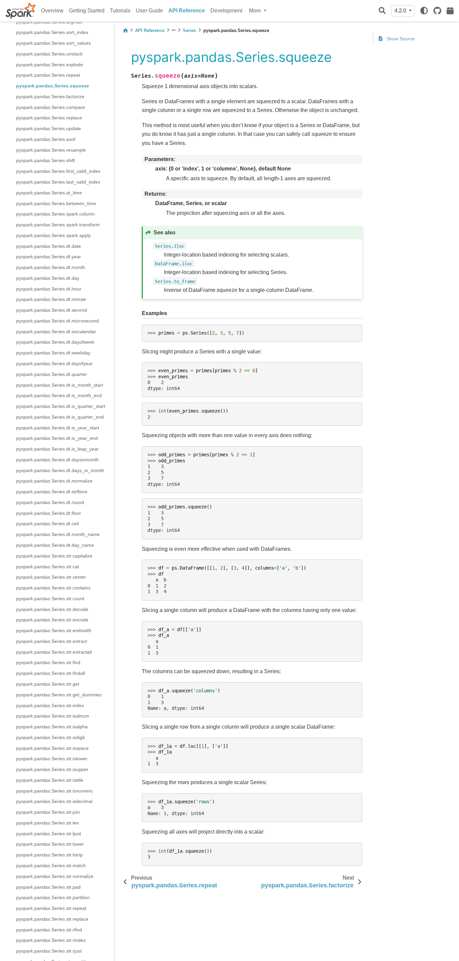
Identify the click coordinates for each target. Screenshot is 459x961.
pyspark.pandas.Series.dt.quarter (51, 374)
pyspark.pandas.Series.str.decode (52, 609)
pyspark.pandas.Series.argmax (49, 21)
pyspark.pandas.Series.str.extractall (54, 651)
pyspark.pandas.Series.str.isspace (52, 748)
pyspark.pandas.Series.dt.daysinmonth (57, 459)
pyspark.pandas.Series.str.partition (53, 897)
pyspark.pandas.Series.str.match (51, 865)
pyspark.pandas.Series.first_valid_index (58, 171)
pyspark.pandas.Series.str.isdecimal (54, 801)
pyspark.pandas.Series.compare (50, 107)
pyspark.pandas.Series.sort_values (53, 43)
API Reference (186, 10)
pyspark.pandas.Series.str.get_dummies (58, 694)
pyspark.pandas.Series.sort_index (52, 32)
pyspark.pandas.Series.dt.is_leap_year (57, 449)
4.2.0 (401, 10)
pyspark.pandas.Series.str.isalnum (52, 716)
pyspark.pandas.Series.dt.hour (48, 288)
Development (226, 10)
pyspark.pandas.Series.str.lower (50, 844)
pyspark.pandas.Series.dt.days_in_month (60, 470)
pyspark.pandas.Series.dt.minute (51, 299)
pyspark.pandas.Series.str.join (48, 812)
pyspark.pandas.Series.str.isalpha (52, 726)
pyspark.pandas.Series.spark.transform (58, 224)
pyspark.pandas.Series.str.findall (50, 673)
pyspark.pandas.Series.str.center (51, 577)
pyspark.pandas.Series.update (48, 128)
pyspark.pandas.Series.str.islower (51, 758)
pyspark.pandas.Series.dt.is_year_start (57, 427)
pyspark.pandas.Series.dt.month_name (58, 534)
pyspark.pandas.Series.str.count (50, 598)
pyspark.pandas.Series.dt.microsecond (57, 320)
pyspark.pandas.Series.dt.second (51, 310)
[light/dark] (424, 10)
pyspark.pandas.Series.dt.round (50, 502)
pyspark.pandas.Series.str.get (47, 684)
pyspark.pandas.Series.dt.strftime (51, 491)
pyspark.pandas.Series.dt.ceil (47, 523)
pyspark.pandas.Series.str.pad (48, 886)
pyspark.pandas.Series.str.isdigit (50, 737)
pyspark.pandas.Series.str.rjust (49, 951)
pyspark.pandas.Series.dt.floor (48, 512)
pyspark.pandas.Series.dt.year (48, 256)
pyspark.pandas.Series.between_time (56, 203)
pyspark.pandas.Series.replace (49, 117)
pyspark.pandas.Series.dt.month (50, 267)
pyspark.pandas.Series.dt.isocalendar (56, 331)
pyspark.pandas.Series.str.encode (52, 619)
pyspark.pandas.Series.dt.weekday (53, 352)
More (255, 10)
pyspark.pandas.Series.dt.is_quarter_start (60, 406)
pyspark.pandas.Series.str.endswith (53, 630)
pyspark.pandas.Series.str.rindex (51, 940)
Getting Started (87, 10)
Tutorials (120, 10)
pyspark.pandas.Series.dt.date (48, 245)
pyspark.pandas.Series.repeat (48, 75)
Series (189, 30)
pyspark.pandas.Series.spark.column (55, 214)
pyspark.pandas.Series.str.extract (51, 641)
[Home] (125, 30)
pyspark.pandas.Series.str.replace (52, 918)
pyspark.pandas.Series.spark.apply (53, 235)
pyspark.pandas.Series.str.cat (47, 566)
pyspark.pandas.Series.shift (45, 160)
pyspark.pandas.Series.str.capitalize (54, 555)
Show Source (400, 38)
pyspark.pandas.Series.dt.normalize (54, 481)
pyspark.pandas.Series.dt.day (47, 277)
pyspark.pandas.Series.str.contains (53, 587)
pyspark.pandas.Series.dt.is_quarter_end (60, 416)
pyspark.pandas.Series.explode (49, 64)
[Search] (382, 11)
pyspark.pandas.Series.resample (51, 149)
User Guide (149, 10)
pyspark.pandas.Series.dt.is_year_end (57, 438)
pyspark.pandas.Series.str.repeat (51, 908)
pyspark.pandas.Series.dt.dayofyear (54, 363)
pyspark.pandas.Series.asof (45, 139)
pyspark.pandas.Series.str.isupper (52, 769)
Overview (52, 10)
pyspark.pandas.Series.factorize (50, 96)
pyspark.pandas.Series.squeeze (52, 85)
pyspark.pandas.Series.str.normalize (54, 876)
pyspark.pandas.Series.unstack (49, 53)
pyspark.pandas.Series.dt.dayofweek (55, 342)
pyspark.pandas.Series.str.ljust (48, 833)
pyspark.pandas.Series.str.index (50, 705)
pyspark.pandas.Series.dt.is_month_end (59, 395)
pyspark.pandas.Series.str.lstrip (49, 854)
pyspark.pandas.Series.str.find (48, 662)
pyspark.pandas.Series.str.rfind (49, 929)
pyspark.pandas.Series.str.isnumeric (54, 790)
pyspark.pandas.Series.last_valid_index (58, 182)
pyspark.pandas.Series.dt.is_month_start (59, 384)
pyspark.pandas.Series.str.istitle (49, 779)
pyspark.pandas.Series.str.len (47, 822)
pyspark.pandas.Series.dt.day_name (55, 545)
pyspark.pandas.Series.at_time (49, 192)
